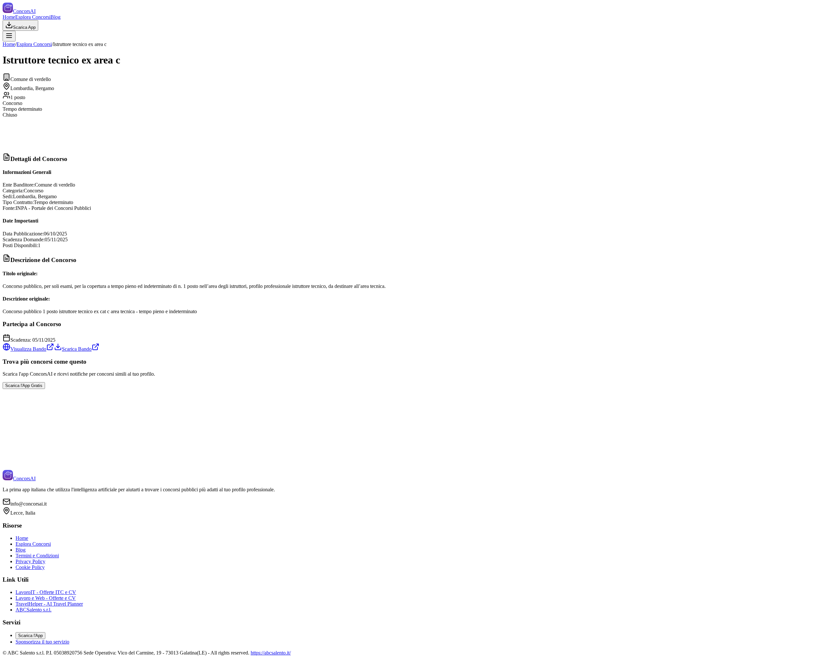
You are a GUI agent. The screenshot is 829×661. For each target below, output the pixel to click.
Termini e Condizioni (37, 555)
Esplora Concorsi (33, 17)
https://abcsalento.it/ (271, 652)
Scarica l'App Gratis (23, 385)
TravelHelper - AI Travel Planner (49, 604)
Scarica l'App (30, 635)
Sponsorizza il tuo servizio (42, 641)
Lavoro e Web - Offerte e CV (46, 598)
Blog (56, 17)
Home (9, 17)
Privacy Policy (30, 561)
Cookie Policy (30, 567)
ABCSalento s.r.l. (33, 609)
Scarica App (24, 27)
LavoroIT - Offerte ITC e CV (46, 592)
